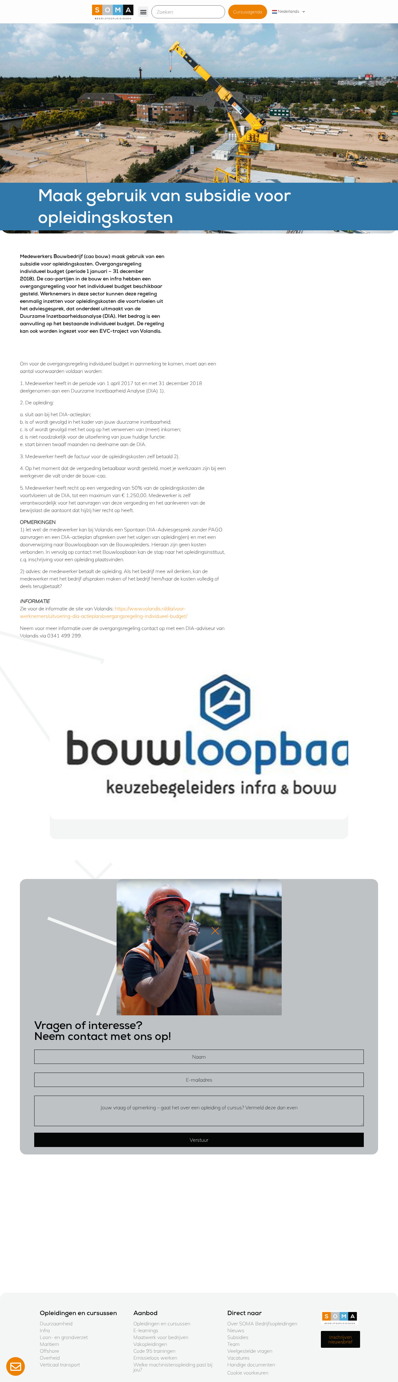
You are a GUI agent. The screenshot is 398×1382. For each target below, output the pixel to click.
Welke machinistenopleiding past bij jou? (172, 1367)
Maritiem (49, 1344)
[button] (143, 12)
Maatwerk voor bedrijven (160, 1337)
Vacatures (238, 1358)
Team (233, 1344)
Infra (45, 1330)
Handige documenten (251, 1364)
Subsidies (237, 1337)
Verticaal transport (60, 1364)
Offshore (49, 1351)
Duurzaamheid (56, 1323)
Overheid (50, 1358)
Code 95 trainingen (154, 1351)
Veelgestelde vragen (249, 1351)
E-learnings (145, 1330)
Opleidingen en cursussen (161, 1323)
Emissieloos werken (155, 1358)
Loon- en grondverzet (64, 1337)
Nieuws (235, 1330)
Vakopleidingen (150, 1344)
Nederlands (288, 11)
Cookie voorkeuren (247, 1373)
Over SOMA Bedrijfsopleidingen (262, 1323)
